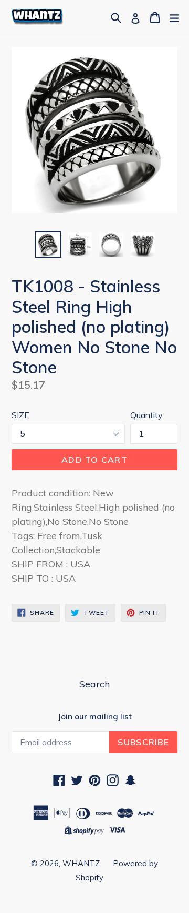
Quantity (146, 415)
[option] (48, 244)
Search (94, 684)
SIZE (20, 415)
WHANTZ (81, 863)
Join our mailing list (95, 717)
